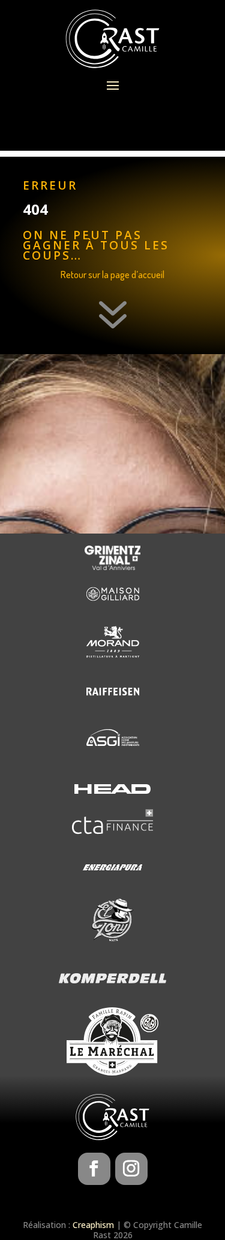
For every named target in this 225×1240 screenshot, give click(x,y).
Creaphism (93, 1224)
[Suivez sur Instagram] (131, 1169)
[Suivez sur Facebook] (94, 1169)
